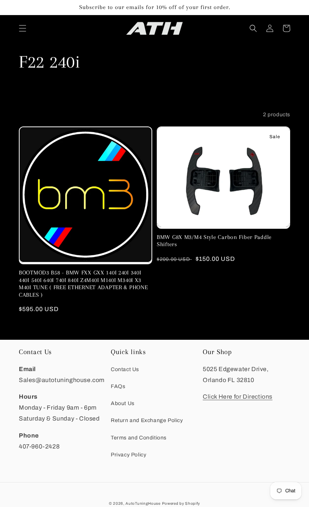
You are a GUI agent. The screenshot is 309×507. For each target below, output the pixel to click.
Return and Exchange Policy (147, 420)
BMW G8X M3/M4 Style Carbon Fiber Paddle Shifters (214, 241)
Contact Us (125, 369)
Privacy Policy (128, 455)
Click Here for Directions (237, 396)
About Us (123, 403)
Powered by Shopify (181, 503)
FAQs (118, 386)
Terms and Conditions (139, 438)
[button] (22, 28)
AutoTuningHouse (143, 503)
